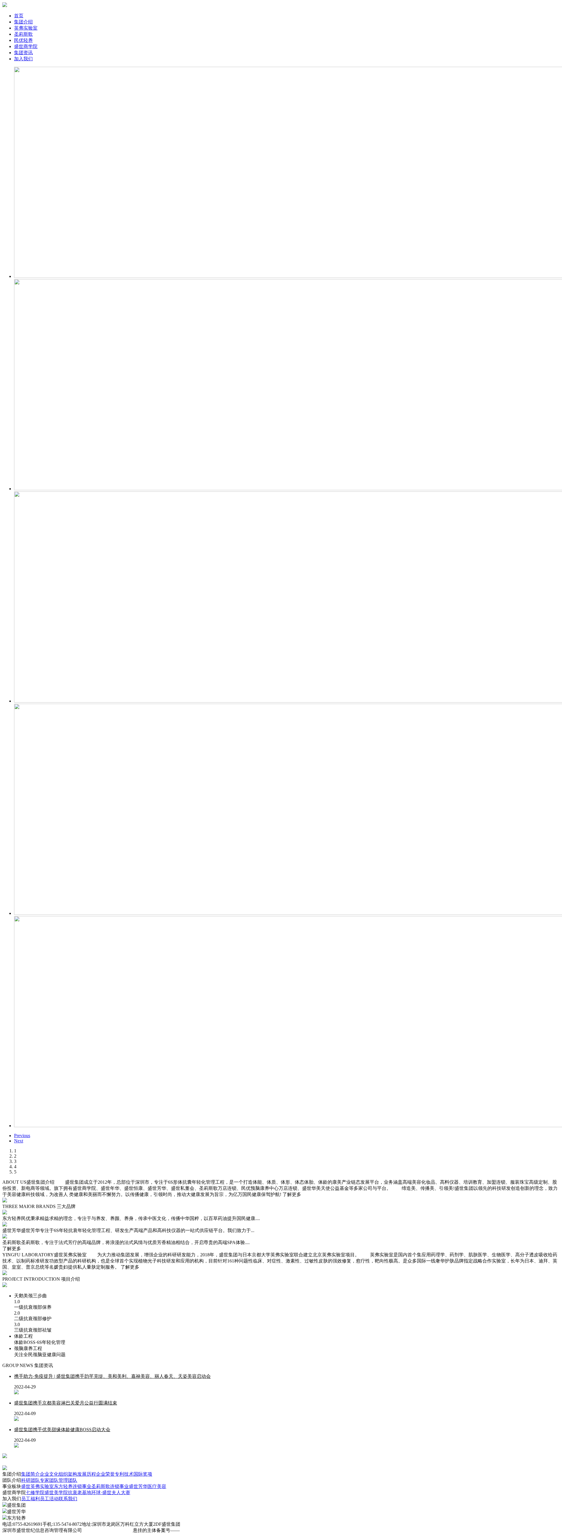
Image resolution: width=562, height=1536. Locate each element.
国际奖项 (142, 1474)
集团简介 (30, 1474)
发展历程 (86, 1474)
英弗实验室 (25, 27)
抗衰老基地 (79, 1492)
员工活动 (49, 1498)
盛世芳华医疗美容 (147, 1486)
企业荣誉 (105, 1474)
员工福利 (30, 1498)
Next (18, 1140)
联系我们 (68, 1498)
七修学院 (35, 1492)
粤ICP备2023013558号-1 (107, 1530)
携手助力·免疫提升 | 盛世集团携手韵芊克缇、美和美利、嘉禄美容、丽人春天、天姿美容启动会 (112, 1376)
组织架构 (68, 1474)
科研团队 (30, 1480)
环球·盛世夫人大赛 (110, 1492)
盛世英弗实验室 (37, 1486)
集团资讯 (23, 52)
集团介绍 (23, 21)
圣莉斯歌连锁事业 (110, 1486)
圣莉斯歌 (23, 34)
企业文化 (49, 1474)
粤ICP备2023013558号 (202, 1530)
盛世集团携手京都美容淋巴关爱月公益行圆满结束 (65, 1402)
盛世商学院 (25, 46)
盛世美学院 (56, 1492)
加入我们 (23, 58)
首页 (18, 15)
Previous (22, 1135)
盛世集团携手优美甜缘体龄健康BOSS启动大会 (62, 1429)
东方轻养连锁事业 (72, 1486)
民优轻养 (23, 40)
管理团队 (68, 1480)
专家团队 (49, 1480)
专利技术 (124, 1474)
